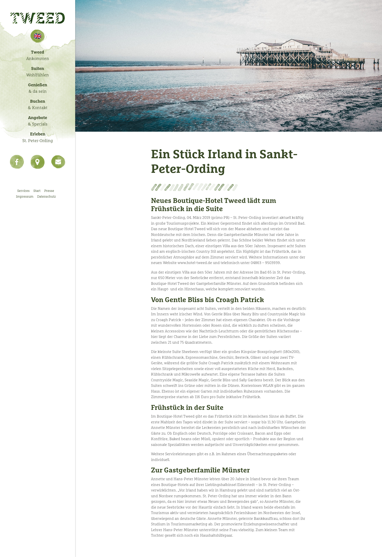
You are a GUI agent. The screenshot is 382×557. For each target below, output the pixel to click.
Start (36, 191)
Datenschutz (46, 196)
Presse (49, 191)
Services (23, 191)
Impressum (24, 196)
